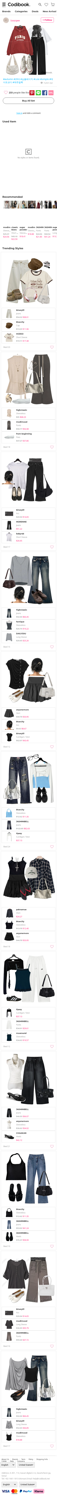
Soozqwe (15, 20)
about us (5, 1459)
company (21, 1461)
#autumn (8, 79)
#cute (37, 79)
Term (23, 1459)
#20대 (17, 79)
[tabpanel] (5, 219)
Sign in (19, 113)
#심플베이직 (26, 79)
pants (38, 230)
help (12, 1461)
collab (4, 1461)
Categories (21, 11)
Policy (31, 1459)
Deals (35, 11)
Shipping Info (42, 1459)
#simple (44, 79)
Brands (6, 11)
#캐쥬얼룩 (18, 82)
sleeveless (8, 230)
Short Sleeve (16, 233)
